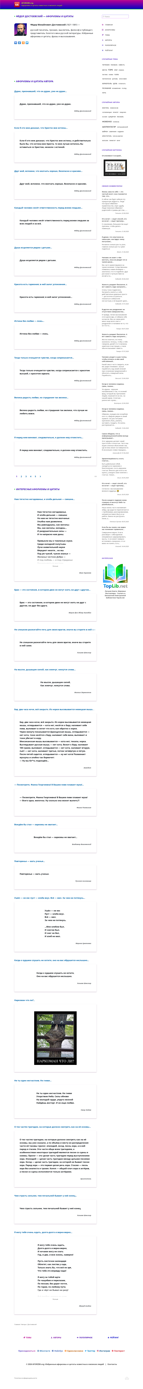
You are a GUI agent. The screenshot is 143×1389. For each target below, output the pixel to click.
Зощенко (123, 112)
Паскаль (120, 117)
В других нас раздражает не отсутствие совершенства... (113, 310)
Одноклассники (75, 1351)
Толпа (116, 74)
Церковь (115, 79)
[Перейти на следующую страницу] (40, 476)
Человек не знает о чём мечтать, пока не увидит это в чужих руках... (114, 259)
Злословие (123, 79)
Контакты (112, 1364)
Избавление (116, 88)
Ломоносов (114, 108)
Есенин (104, 117)
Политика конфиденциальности (25, 1378)
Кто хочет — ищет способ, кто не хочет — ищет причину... (114, 220)
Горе (110, 70)
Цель (115, 83)
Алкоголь (107, 83)
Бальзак (105, 140)
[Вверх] (127, 1379)
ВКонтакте (44, 1351)
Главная (109, 25)
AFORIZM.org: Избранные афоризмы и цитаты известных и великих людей (68, 1364)
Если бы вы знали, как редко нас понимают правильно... (114, 528)
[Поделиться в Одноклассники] (23, 42)
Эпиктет (116, 112)
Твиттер (91, 1351)
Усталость (122, 83)
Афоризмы (110, 30)
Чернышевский (122, 127)
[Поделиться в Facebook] (19, 42)
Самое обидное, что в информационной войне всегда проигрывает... (115, 436)
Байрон (105, 131)
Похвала (114, 65)
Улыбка (121, 70)
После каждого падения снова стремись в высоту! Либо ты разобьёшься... (114, 502)
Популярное (110, 45)
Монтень (105, 108)
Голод (124, 88)
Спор (116, 70)
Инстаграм (104, 1351)
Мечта (104, 70)
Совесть (122, 65)
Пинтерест (119, 1351)
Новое (111, 74)
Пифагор (112, 140)
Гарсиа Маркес (118, 136)
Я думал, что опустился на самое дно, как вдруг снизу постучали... (113, 239)
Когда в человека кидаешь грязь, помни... (113, 385)
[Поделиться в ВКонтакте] (15, 42)
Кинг (118, 140)
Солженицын (107, 112)
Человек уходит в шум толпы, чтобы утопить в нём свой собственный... (114, 359)
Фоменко (107, 121)
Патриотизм (106, 79)
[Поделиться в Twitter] (27, 42)
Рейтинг (109, 50)
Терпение (106, 65)
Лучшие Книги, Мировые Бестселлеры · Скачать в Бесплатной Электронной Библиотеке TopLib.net (115, 594)
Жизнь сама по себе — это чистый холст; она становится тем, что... (114, 194)
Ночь (104, 93)
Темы (107, 35)
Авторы (108, 40)
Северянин (112, 131)
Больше (55, 566)
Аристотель (107, 136)
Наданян (121, 131)
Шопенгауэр (109, 127)
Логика (105, 74)
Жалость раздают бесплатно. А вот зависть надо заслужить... (114, 285)
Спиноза (116, 122)
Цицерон (112, 117)
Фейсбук (58, 1351)
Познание (106, 88)
